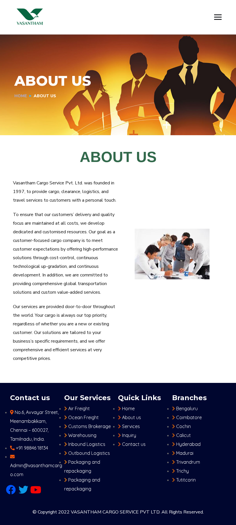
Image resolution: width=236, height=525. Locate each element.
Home (20, 96)
